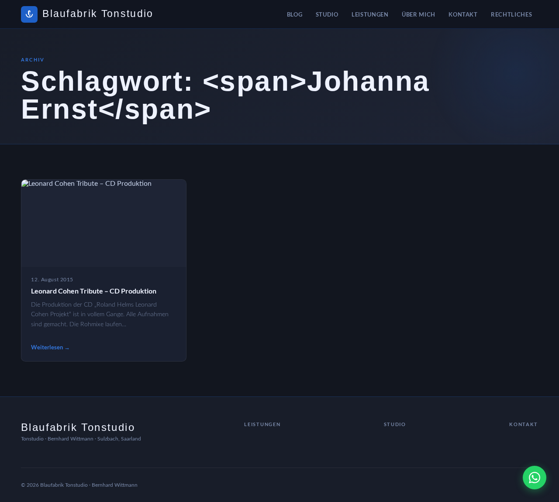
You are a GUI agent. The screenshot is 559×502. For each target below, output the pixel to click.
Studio (327, 14)
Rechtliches (511, 14)
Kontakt (463, 14)
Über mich (418, 14)
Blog (295, 14)
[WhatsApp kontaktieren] (534, 477)
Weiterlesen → (50, 347)
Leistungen (370, 14)
